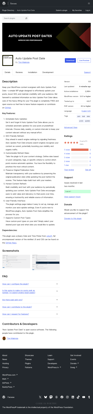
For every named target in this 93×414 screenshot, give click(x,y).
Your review (69, 170)
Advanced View (70, 127)
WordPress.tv (54, 367)
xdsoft (49, 236)
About (4, 355)
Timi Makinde (23, 62)
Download (70, 60)
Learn (50, 355)
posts (81, 121)
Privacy (5, 367)
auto (78, 116)
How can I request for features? (15, 314)
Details (7, 72)
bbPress (6, 383)
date (88, 116)
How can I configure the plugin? (15, 284)
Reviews (19, 72)
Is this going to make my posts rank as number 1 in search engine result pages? (18, 291)
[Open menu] (89, 3)
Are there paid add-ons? (12, 300)
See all (88, 170)
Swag (73, 367)
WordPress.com (10, 375)
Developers (52, 363)
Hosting (5, 363)
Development (48, 72)
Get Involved (75, 355)
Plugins (28, 363)
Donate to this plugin (73, 218)
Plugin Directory (8, 10)
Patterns (28, 367)
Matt (5, 379)
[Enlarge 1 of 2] (27, 258)
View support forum (72, 197)
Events (73, 359)
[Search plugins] (26, 18)
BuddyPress (8, 387)
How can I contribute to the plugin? (17, 307)
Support (87, 72)
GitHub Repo (11, 243)
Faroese (11, 397)
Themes (28, 359)
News (4, 359)
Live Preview (84, 60)
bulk (83, 116)
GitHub (8, 108)
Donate (74, 363)
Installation (32, 72)
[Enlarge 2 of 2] (57, 258)
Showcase (29, 355)
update (87, 121)
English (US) (86, 111)
